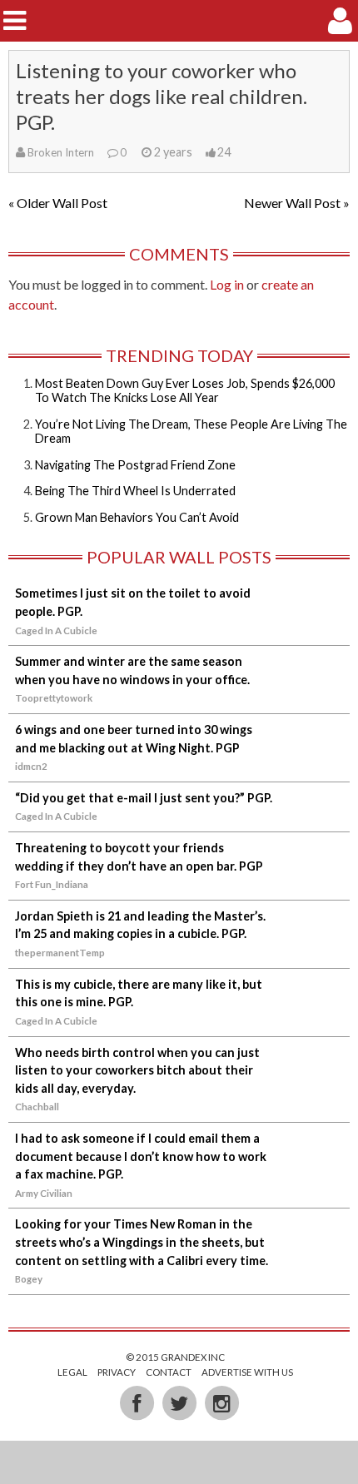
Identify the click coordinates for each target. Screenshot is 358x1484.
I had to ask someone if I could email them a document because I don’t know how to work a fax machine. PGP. (140, 1156)
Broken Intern (60, 152)
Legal (72, 1372)
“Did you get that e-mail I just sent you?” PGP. (143, 798)
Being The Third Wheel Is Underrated (135, 491)
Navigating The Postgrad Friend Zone (135, 465)
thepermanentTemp (60, 952)
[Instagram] (221, 1402)
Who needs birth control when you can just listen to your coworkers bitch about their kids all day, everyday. (137, 1070)
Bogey (28, 1278)
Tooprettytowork (53, 697)
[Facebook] (138, 1402)
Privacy (116, 1372)
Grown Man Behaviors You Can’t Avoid (137, 517)
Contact (168, 1372)
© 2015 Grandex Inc (175, 1357)
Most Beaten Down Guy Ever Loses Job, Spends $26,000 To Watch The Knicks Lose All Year (185, 390)
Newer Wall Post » (297, 203)
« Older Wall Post (57, 203)
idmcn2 (31, 766)
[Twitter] (180, 1402)
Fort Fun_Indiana (51, 884)
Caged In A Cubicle (56, 630)
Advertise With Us (247, 1372)
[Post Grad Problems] (179, 20)
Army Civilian (43, 1193)
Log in (227, 284)
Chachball (37, 1106)
